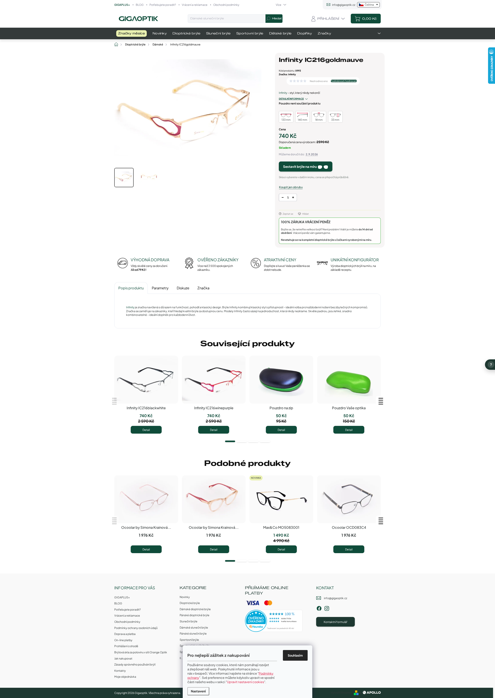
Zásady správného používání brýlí (134, 664)
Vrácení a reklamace (194, 4)
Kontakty (120, 670)
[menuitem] (131, 33)
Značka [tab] (203, 288)
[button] (230, 441)
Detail (146, 429)
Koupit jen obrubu (291, 187)
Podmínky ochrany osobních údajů (136, 628)
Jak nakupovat (123, 658)
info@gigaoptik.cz (335, 598)
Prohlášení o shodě (126, 646)
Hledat (277, 18)
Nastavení (198, 691)
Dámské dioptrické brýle (195, 609)
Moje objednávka (125, 676)
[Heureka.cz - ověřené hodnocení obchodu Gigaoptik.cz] (274, 621)
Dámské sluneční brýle (194, 627)
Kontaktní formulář (335, 622)
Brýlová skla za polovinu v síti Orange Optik (140, 652)
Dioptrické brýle (190, 603)
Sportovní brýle (189, 639)
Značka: (287, 74)
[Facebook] (319, 608)
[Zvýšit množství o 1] (293, 198)
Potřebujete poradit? (162, 4)
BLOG (140, 4)
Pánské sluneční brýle (193, 633)
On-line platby (123, 640)
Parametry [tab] (160, 288)
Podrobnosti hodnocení (344, 81)
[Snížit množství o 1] (282, 198)
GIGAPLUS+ (122, 4)
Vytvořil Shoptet (341, 692)
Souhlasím (295, 655)
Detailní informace (291, 98)
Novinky (185, 597)
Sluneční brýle (188, 621)
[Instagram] (327, 608)
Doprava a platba (125, 634)
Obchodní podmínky (226, 4)
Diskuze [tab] (183, 288)
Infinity (283, 92)
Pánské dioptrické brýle (194, 615)
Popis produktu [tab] (131, 288)
